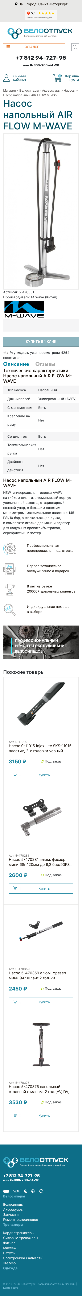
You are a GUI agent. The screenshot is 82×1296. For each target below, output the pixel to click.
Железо (9, 1263)
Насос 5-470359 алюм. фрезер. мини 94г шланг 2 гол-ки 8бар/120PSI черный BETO (38, 978)
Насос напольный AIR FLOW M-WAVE (31, 95)
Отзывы (45, 364)
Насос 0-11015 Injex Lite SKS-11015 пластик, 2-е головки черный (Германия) (40, 751)
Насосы (69, 90)
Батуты (9, 1253)
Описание (16, 364)
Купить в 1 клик (41, 341)
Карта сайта (10, 1287)
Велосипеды (29, 90)
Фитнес (9, 1243)
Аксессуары (51, 90)
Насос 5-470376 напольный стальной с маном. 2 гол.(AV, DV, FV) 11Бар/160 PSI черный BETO (39, 1091)
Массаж (9, 1248)
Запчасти (11, 1214)
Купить (44, 775)
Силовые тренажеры (20, 1238)
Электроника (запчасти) (23, 1258)
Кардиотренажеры (18, 1233)
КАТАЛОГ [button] (31, 47)
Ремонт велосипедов (20, 1219)
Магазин (9, 90)
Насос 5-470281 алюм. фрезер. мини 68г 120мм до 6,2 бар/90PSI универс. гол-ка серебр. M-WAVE (40, 864)
